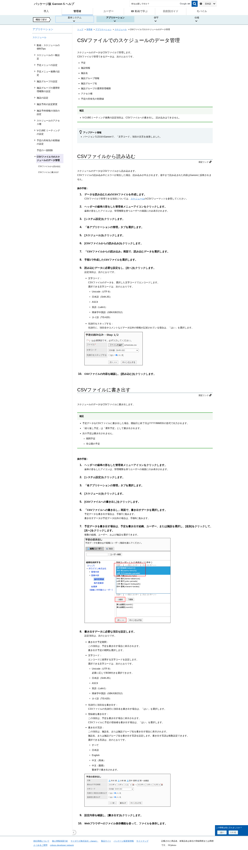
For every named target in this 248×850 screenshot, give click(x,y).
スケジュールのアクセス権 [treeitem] (48, 122)
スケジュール (39, 37)
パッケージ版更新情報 (124, 841)
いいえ (233, 832)
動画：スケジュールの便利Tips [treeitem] (48, 47)
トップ (80, 29)
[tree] (52, 439)
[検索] (195, 4)
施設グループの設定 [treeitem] (47, 81)
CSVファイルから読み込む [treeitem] (49, 166)
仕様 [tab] (197, 17)
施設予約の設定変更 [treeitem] (47, 104)
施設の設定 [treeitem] (42, 98)
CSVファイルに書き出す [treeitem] (48, 172)
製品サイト (106, 841)
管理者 (89, 29)
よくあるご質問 (40, 845)
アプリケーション (43, 29)
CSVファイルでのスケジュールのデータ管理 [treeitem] (48, 158)
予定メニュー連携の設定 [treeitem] (48, 73)
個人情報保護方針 (60, 841)
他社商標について (41, 841)
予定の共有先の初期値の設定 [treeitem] (48, 142)
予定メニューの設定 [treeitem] (47, 65)
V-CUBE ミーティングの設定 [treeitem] (48, 132)
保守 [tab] (156, 17)
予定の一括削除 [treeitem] (45, 150)
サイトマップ (142, 841)
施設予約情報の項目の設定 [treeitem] (48, 112)
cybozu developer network (62, 845)
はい (222, 832)
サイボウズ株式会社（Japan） (84, 841)
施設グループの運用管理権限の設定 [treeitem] (48, 90)
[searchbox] (160, 4)
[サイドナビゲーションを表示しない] (73, 832)
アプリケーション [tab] (115, 17)
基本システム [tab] (75, 17)
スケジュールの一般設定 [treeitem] (48, 57)
